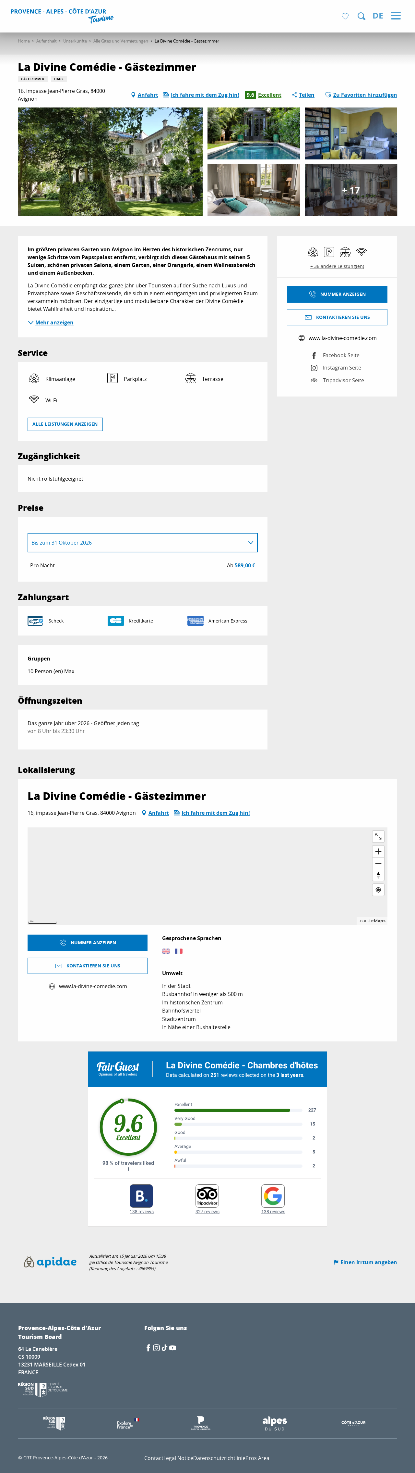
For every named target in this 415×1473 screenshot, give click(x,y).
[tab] (136, 543)
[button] (361, 16)
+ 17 (351, 190)
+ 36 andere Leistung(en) (337, 266)
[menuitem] (63, 17)
